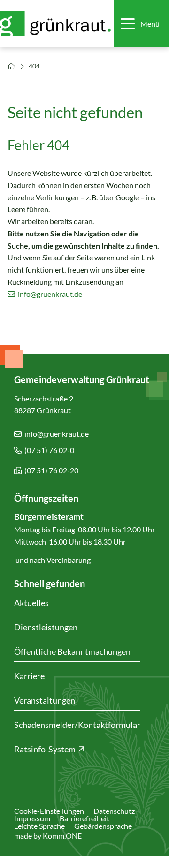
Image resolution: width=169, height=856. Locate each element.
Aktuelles (31, 603)
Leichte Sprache (39, 825)
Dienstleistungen (45, 627)
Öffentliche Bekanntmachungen (72, 651)
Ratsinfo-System (45, 749)
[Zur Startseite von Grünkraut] (56, 23)
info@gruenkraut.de (50, 293)
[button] (140, 23)
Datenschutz (114, 810)
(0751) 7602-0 (49, 450)
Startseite (11, 66)
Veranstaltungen (44, 700)
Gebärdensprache (103, 825)
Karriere (29, 676)
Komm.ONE (62, 835)
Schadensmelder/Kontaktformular (77, 725)
